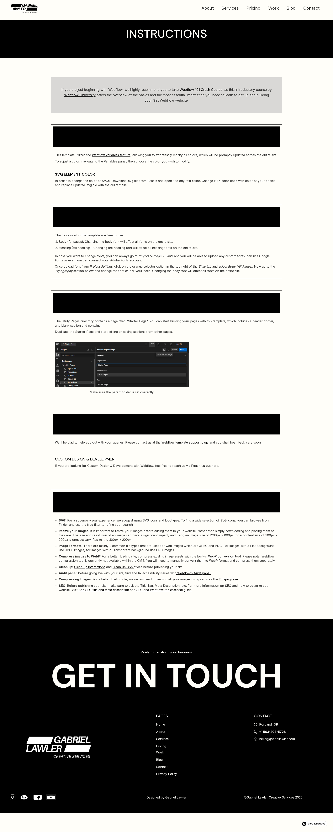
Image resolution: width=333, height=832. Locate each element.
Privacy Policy (166, 774)
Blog (291, 8)
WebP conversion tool (224, 556)
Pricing (253, 8)
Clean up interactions (89, 567)
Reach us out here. (205, 466)
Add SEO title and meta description (103, 590)
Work (273, 8)
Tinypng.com (228, 579)
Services (230, 8)
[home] (24, 8)
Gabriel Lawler (176, 797)
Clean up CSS (123, 567)
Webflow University (80, 95)
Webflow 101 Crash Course (201, 90)
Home (160, 724)
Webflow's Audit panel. (193, 573)
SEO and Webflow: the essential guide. (164, 590)
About (208, 8)
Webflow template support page (185, 442)
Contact (311, 8)
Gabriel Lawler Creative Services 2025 (274, 797)
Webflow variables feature (111, 155)
